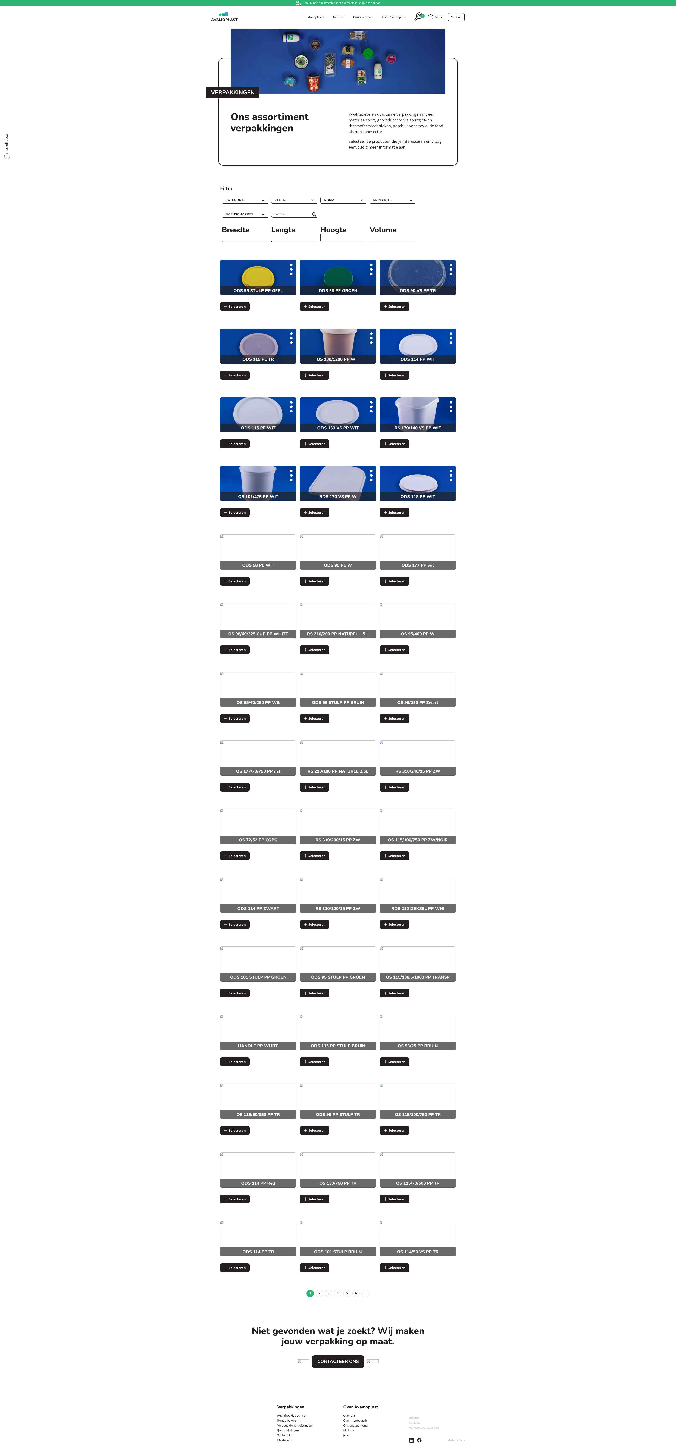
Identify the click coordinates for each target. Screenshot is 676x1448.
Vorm (329, 200)
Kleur (280, 200)
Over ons (349, 1415)
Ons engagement (355, 1425)
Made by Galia (456, 1440)
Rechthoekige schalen (292, 1415)
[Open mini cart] (418, 21)
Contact (456, 17)
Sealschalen (285, 1435)
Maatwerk (284, 1440)
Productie (382, 200)
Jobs (346, 1435)
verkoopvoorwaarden (424, 1427)
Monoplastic (315, 17)
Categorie (234, 200)
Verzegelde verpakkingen (294, 1425)
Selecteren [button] (237, 306)
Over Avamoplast (394, 17)
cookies (414, 1423)
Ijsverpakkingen (288, 1430)
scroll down (6, 142)
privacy (414, 1418)
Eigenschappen (239, 215)
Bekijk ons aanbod (369, 3)
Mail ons (349, 1430)
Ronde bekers (286, 1420)
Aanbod (338, 17)
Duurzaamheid (363, 17)
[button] (438, 17)
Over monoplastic (355, 1420)
